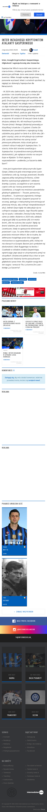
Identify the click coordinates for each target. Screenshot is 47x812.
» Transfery (6, 776)
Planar (43, 809)
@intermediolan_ (24, 637)
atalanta (23, 279)
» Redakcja (6, 740)
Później (26, 14)
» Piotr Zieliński (8, 783)
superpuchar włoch (10, 279)
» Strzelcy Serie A (32, 772)
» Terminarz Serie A (32, 776)
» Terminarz (6, 772)
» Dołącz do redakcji (33, 743)
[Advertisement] (23, 419)
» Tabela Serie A (31, 769)
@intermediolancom (26, 629)
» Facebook (30, 750)
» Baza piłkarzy (7, 765)
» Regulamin (6, 747)
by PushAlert (7, 17)
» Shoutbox (30, 747)
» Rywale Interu (8, 769)
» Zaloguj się (30, 736)
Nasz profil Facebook (25, 620)
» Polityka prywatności (11, 750)
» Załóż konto (30, 740)
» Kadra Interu (7, 779)
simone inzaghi (17, 282)
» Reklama (6, 743)
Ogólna (22, 53)
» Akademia (30, 779)
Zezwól (39, 14)
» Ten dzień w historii (33, 765)
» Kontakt (6, 736)
